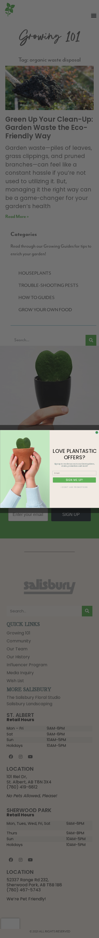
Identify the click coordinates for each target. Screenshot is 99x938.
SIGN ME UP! (74, 479)
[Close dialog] (96, 432)
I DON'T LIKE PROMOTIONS (74, 487)
